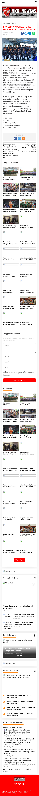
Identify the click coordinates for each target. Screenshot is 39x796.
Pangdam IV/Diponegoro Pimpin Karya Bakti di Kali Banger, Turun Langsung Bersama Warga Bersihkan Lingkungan (11, 275)
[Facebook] (15, 138)
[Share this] (22, 33)
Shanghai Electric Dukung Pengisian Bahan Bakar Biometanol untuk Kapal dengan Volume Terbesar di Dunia (17, 732)
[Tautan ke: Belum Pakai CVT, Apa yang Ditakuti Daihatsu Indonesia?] (7, 615)
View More (19, 560)
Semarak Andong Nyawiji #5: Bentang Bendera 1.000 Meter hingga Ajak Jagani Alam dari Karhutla (10, 210)
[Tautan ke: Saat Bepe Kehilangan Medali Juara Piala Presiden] (19, 683)
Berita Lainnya (8, 769)
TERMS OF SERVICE (8, 793)
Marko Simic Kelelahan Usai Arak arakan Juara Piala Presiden (21, 708)
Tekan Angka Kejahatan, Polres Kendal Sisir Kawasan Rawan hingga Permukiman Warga (11, 259)
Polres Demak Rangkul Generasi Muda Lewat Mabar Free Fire (27, 227)
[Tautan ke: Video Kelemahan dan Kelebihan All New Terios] (19, 592)
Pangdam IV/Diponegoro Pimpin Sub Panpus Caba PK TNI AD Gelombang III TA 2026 (10, 178)
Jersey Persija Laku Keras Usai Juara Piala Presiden (19, 702)
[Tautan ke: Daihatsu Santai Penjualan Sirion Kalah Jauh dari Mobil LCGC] (7, 625)
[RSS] (23, 138)
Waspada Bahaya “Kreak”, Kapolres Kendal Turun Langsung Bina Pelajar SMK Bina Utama (26, 178)
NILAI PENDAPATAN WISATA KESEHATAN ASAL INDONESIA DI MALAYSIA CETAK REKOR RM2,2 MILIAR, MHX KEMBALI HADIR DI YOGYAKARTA (19, 742)
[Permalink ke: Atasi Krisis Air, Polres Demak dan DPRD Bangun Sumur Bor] (28, 252)
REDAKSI (26, 791)
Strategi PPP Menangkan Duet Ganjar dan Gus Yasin (17, 649)
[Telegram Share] (29, 33)
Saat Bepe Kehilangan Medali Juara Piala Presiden (19, 696)
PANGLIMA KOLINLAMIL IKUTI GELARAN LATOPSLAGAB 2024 (28, 148)
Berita (5, 34)
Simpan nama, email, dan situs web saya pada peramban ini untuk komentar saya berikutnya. (18, 374)
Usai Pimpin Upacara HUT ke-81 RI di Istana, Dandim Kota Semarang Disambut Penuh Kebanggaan (27, 210)
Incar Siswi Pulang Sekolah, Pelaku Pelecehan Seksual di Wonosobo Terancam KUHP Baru (11, 227)
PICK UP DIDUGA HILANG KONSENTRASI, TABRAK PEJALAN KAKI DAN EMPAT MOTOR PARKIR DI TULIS (28, 275)
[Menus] (3, 2)
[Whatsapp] (33, 33)
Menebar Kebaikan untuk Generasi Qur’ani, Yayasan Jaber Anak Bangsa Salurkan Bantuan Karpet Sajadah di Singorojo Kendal (27, 194)
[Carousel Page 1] (18, 655)
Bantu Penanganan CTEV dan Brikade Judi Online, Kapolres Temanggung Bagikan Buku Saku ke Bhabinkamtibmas (11, 194)
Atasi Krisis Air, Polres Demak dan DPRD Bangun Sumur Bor (28, 259)
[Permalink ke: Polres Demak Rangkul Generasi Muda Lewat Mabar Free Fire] (28, 219)
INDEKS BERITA (22, 793)
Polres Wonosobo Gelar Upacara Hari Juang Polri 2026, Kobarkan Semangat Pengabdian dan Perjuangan (27, 243)
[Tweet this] (26, 33)
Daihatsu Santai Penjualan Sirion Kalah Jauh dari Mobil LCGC (24, 623)
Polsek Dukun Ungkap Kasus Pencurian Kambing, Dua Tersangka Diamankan (11, 323)
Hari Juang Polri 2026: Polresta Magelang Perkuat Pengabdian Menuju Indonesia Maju (10, 291)
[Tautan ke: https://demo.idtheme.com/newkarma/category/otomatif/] (34, 578)
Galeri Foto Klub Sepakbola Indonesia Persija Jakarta (20, 714)
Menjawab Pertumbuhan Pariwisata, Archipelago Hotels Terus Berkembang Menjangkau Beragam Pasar (17, 761)
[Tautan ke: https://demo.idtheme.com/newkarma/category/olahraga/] (34, 670)
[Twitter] (19, 138)
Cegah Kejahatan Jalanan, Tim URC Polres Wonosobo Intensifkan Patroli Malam (27, 291)
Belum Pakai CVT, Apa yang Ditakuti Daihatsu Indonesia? (24, 615)
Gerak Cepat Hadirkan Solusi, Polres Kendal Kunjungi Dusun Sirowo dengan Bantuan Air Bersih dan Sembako (27, 323)
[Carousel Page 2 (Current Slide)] (21, 655)
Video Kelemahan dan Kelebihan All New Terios (18, 607)
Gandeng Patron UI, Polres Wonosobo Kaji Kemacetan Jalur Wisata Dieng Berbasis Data (27, 307)
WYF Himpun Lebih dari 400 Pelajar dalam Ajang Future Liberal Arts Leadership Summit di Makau (19, 752)
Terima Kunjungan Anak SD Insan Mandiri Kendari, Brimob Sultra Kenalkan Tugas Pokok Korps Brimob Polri (11, 151)
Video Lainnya (19, 769)
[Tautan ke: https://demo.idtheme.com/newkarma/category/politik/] (34, 635)
